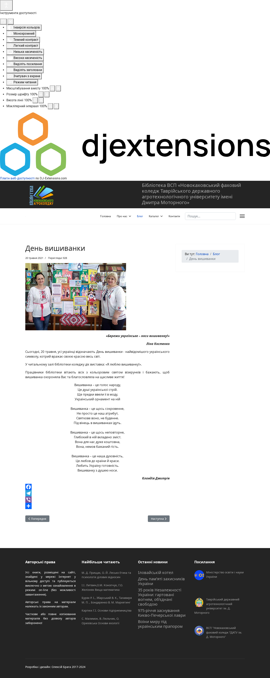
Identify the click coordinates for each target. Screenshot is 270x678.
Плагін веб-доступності (17, 178)
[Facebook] (97, 487)
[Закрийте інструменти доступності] (11, 22)
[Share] (97, 506)
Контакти (174, 216)
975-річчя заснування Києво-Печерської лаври (162, 613)
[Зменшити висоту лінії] (35, 100)
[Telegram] (97, 493)
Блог (140, 216)
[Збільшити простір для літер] (56, 106)
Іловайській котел (155, 572)
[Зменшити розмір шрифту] (40, 94)
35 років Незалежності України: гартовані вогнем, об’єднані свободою (159, 597)
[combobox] (210, 216)
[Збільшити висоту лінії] (41, 100)
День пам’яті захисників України (161, 581)
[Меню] (242, 216)
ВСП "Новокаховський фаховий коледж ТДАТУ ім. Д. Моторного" (224, 632)
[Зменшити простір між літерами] (50, 106)
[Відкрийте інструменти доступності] (6, 5)
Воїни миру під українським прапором (160, 624)
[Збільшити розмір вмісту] (58, 88)
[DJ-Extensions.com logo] (135, 144)
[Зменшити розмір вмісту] (52, 88)
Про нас (122, 216)
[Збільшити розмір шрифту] (46, 94)
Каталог (154, 216)
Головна (105, 216)
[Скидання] (3, 22)
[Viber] (97, 499)
